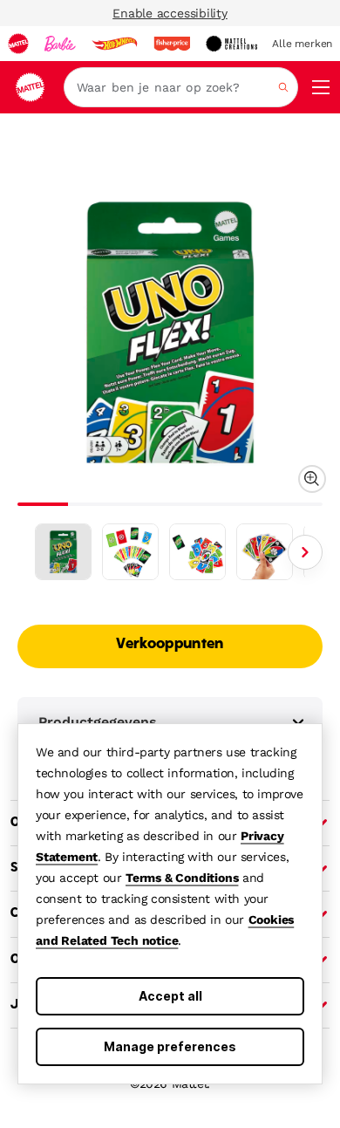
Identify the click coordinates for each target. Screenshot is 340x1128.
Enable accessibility (170, 13)
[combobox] (181, 87)
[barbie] (60, 43)
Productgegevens (97, 722)
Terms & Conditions (182, 878)
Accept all (170, 995)
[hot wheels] (114, 43)
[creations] (231, 43)
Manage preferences (170, 1046)
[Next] (305, 552)
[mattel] (18, 43)
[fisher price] (171, 43)
